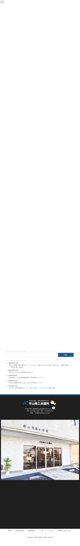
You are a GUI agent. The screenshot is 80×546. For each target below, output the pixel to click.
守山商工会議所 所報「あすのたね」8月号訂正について (25, 383)
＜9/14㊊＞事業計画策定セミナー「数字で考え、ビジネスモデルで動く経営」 (32, 388)
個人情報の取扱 (20, 530)
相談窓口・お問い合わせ (64, 530)
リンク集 (41, 530)
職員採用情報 (31, 530)
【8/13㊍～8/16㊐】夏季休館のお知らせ (20, 372)
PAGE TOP (76, 528)
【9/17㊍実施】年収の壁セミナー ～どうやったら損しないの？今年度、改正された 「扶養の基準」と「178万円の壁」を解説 (39, 366)
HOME (10, 530)
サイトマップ (50, 530)
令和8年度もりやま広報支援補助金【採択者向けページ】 (25, 377)
